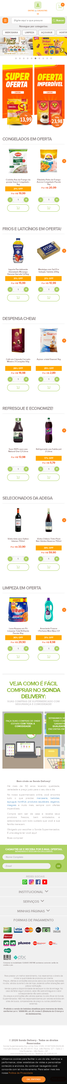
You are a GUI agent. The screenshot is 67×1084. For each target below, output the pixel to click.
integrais (11, 805)
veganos (54, 801)
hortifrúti (22, 801)
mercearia (42, 798)
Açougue (46, 32)
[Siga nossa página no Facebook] (38, 882)
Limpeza (29, 32)
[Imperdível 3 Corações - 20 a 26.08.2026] (49, 97)
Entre (31, 10)
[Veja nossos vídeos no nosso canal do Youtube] (44, 882)
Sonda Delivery (33, 1033)
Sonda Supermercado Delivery (11, 8)
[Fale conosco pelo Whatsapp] (24, 882)
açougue (12, 801)
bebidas (55, 798)
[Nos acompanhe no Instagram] (31, 882)
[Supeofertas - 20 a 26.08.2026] (17, 97)
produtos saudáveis (38, 801)
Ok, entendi (33, 1079)
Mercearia (11, 32)
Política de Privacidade (21, 1073)
